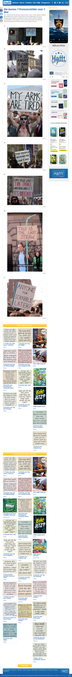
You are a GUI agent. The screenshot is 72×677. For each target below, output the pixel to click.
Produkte (28, 2)
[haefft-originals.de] (58, 58)
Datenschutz (14, 669)
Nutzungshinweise (7, 669)
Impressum (20, 669)
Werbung (28, 669)
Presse (24, 669)
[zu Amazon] (58, 118)
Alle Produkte (49, 669)
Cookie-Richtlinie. (63, 675)
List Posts (44, 46)
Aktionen (15, 2)
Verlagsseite (45, 2)
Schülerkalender (34, 669)
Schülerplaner (6, 671)
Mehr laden (24, 665)
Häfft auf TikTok (58, 45)
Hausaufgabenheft (42, 669)
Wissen (22, 2)
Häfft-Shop (55, 669)
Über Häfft (36, 2)
